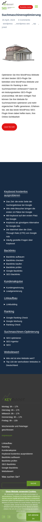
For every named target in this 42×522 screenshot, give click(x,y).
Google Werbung (14, 321)
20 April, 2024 (9, 20)
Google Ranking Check (17, 318)
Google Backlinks (14, 271)
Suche (33, 483)
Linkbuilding (11, 304)
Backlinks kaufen (14, 264)
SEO (8, 345)
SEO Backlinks (13, 274)
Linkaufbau (10, 298)
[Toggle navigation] (36, 6)
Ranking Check (13, 325)
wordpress (8, 24)
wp (34, 24)
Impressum (7, 435)
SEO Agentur (12, 341)
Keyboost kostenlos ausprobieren (17, 454)
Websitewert (11, 352)
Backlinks (10, 250)
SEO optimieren (13, 338)
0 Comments (24, 20)
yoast (4, 27)
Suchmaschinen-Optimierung (21, 331)
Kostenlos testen (25, 7)
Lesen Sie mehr (9, 127)
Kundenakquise (13, 281)
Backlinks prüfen (14, 267)
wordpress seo (23, 24)
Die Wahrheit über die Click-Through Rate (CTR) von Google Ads (21, 233)
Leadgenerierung (14, 291)
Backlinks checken (14, 260)
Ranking (9, 311)
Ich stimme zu (33, 517)
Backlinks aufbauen (15, 257)
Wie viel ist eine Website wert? (20, 358)
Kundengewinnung (15, 287)
